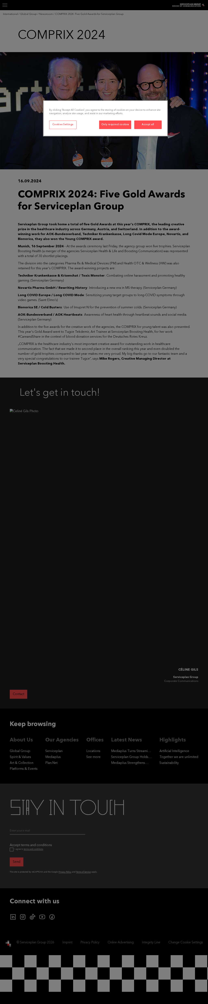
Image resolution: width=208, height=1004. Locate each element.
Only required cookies (115, 124)
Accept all (148, 124)
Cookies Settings (62, 124)
